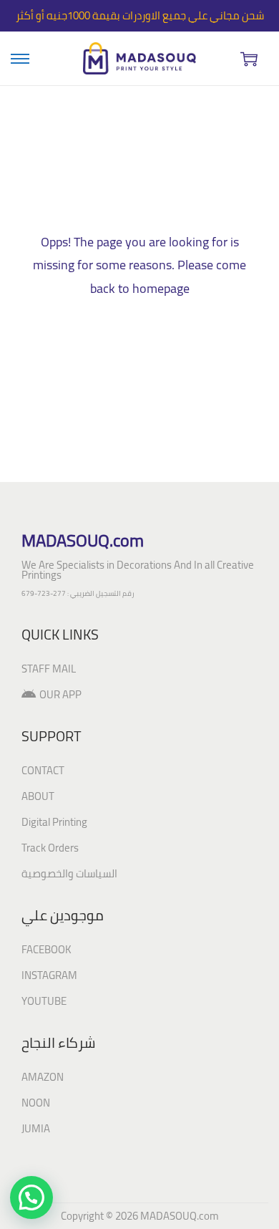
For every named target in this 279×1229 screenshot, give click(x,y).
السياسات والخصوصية (69, 873)
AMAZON (42, 1076)
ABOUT (37, 796)
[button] (31, 1197)
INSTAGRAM (49, 975)
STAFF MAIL (48, 668)
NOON (35, 1102)
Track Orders (50, 847)
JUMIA (35, 1128)
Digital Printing (54, 821)
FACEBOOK (46, 949)
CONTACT (42, 770)
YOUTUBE (44, 1001)
